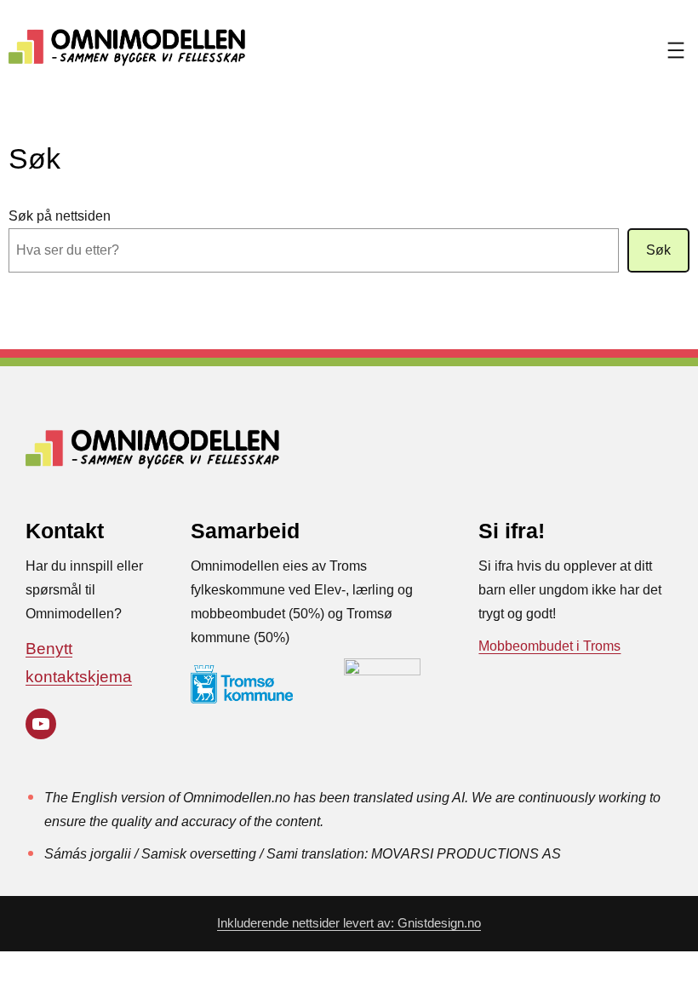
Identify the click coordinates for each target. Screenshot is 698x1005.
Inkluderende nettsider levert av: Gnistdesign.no (349, 923)
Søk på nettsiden (60, 216)
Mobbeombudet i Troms (549, 646)
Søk (658, 250)
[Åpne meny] (675, 50)
